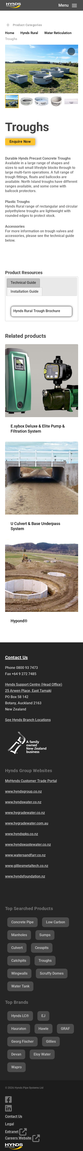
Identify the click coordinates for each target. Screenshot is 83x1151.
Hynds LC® (20, 1016)
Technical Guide (23, 283)
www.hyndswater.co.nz (23, 802)
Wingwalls (19, 973)
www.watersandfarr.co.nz (25, 855)
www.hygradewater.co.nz (25, 813)
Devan (16, 1054)
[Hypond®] (41, 575)
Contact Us (13, 1116)
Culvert (17, 948)
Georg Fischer (22, 1041)
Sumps (44, 935)
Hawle (43, 1029)
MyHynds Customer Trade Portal (31, 781)
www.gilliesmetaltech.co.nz (26, 866)
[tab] (23, 283)
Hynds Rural (29, 33)
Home (9, 33)
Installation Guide (25, 291)
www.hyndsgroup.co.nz (23, 791)
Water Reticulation (57, 33)
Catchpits (18, 960)
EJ (43, 1016)
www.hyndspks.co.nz (21, 834)
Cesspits (41, 948)
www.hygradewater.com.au (26, 823)
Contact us (16, 657)
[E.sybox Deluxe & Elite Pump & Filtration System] (41, 380)
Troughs (45, 960)
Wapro (16, 1067)
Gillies (51, 1041)
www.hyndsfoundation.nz (25, 876)
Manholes (19, 935)
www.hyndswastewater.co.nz (28, 844)
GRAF (65, 1029)
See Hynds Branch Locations (28, 720)
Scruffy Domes (52, 973)
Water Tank (20, 986)
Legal (9, 1124)
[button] (67, 5)
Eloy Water (42, 1054)
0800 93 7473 (27, 668)
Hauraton (18, 1029)
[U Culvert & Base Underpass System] (41, 478)
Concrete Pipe (22, 922)
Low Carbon (55, 922)
